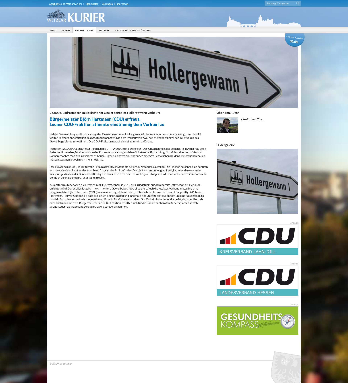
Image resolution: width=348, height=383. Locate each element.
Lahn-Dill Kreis (84, 30)
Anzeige (294, 222)
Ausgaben (107, 3)
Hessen (65, 30)
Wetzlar (104, 30)
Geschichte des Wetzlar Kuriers (65, 3)
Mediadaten (92, 3)
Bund (53, 30)
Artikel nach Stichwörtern (132, 30)
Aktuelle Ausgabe (294, 39)
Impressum (122, 3)
